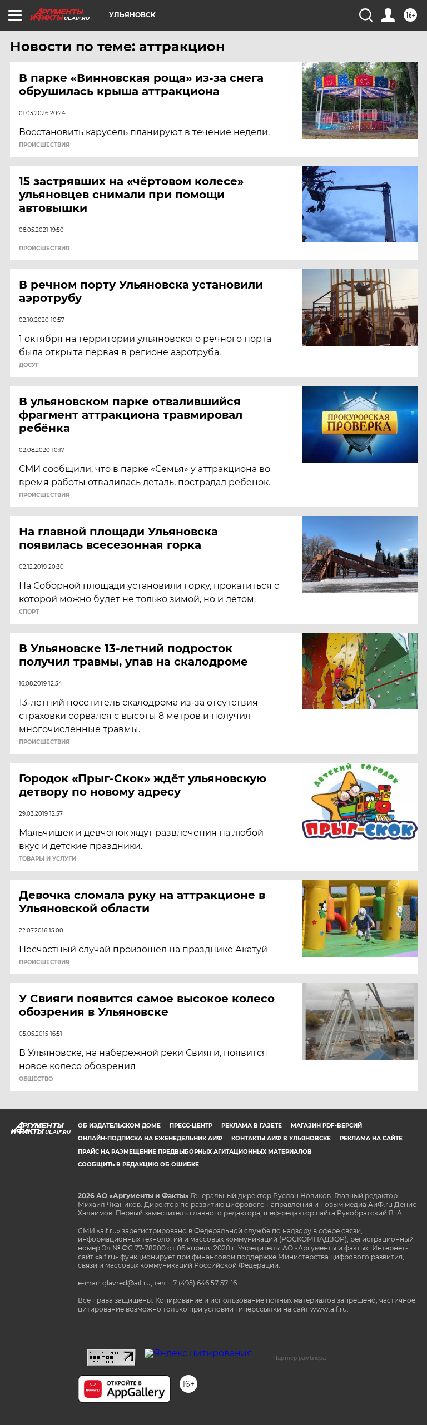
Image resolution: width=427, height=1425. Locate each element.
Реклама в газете (251, 1125)
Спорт (29, 612)
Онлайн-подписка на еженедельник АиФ (150, 1138)
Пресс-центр (191, 1125)
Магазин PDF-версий (326, 1125)
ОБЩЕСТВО (36, 1079)
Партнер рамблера (299, 1357)
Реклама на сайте (371, 1138)
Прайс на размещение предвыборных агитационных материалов (195, 1151)
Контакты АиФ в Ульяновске (281, 1138)
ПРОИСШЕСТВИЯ (44, 145)
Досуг (29, 365)
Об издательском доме (119, 1125)
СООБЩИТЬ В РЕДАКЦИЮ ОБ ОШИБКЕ (138, 1164)
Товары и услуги (47, 859)
